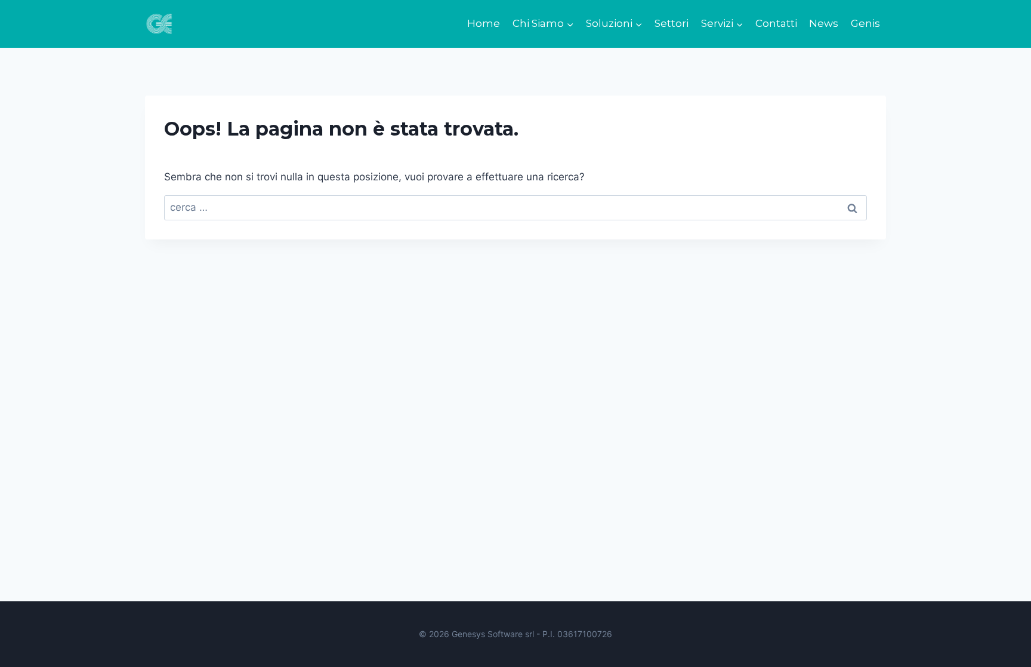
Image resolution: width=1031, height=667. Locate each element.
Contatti (776, 23)
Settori (672, 23)
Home (483, 23)
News (823, 23)
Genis (865, 23)
